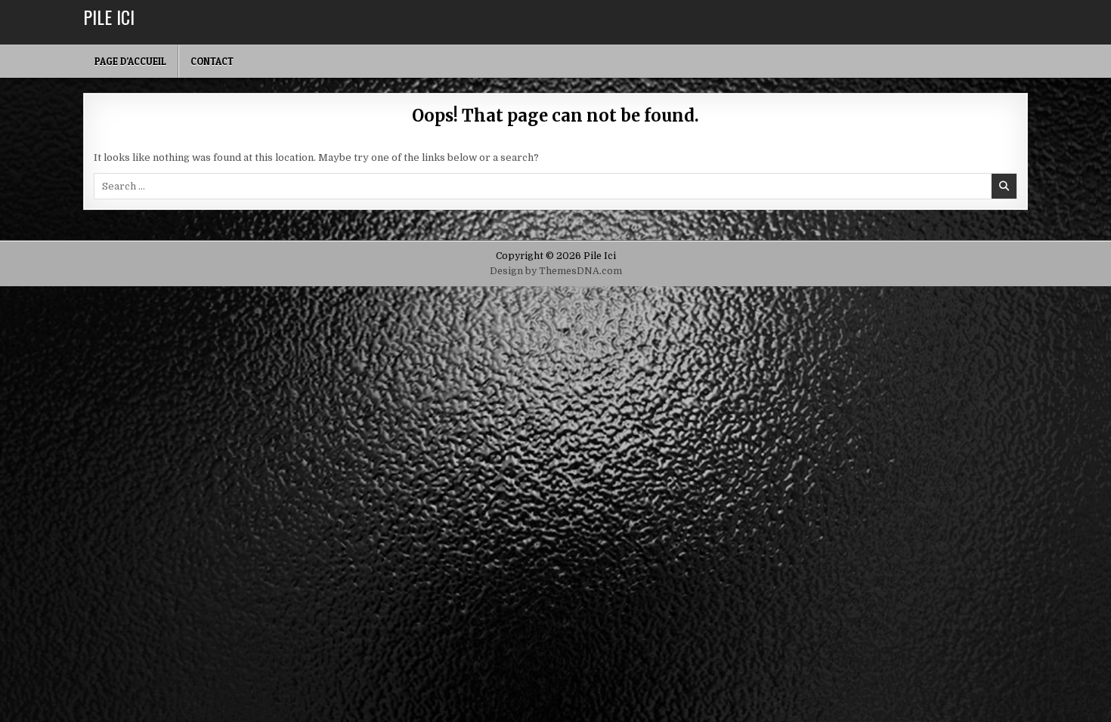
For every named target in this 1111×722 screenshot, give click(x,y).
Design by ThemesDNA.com (556, 271)
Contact (212, 61)
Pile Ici (109, 16)
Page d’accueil (130, 61)
